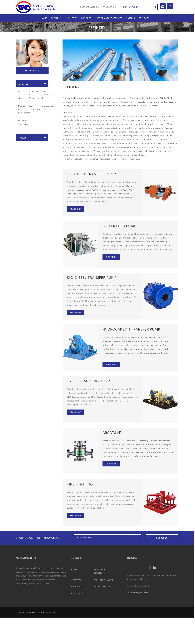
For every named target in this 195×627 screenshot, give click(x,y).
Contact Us (77, 594)
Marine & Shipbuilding (22, 109)
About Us (76, 580)
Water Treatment (33, 107)
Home (74, 569)
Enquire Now (32, 70)
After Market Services (101, 571)
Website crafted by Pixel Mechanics (44, 612)
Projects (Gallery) (103, 580)
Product (22, 138)
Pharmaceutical (44, 106)
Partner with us (102, 587)
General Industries (22, 122)
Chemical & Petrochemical (33, 94)
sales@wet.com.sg (142, 593)
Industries (23, 84)
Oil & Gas (20, 94)
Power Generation (44, 93)
